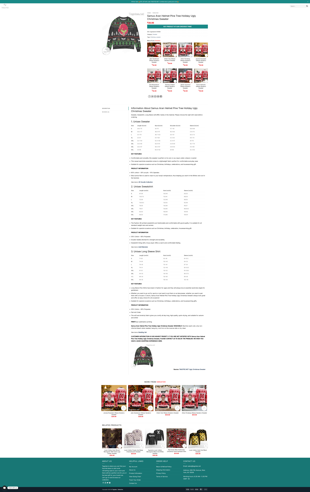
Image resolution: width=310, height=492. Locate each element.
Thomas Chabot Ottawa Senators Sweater (170, 86)
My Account (133, 466)
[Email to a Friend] (155, 96)
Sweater (155, 13)
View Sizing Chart (135, 476)
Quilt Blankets (143, 247)
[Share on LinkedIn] (161, 96)
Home (149, 13)
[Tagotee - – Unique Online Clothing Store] (9, 6)
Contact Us (133, 483)
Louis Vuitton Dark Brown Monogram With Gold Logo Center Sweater (112, 451)
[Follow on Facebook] (103, 483)
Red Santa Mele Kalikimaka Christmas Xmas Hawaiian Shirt (176, 450)
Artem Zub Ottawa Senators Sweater (169, 59)
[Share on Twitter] (152, 96)
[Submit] (306, 6)
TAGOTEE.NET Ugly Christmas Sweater (192, 369)
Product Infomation (135, 473)
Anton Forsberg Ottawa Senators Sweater (185, 60)
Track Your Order (135, 480)
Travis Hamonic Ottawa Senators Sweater (201, 86)
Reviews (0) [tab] (105, 112)
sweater (158, 37)
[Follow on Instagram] (105, 483)
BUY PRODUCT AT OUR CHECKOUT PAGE (177, 26)
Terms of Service (162, 476)
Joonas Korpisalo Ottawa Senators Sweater (201, 60)
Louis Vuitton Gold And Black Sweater (198, 451)
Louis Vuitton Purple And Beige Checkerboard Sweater (133, 451)
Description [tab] (106, 108)
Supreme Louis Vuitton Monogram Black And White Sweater (155, 451)
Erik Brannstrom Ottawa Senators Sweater (154, 86)
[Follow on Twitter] (107, 483)
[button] (104, 53)
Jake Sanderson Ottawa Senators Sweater (154, 60)
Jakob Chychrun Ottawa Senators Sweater (185, 86)
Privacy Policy (161, 473)
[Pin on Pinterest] (158, 96)
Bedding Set (142, 332)
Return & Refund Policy (163, 466)
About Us (132, 470)
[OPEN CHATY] (4, 488)
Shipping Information (163, 470)
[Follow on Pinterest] (109, 483)
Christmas (153, 37)
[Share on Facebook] (149, 96)
